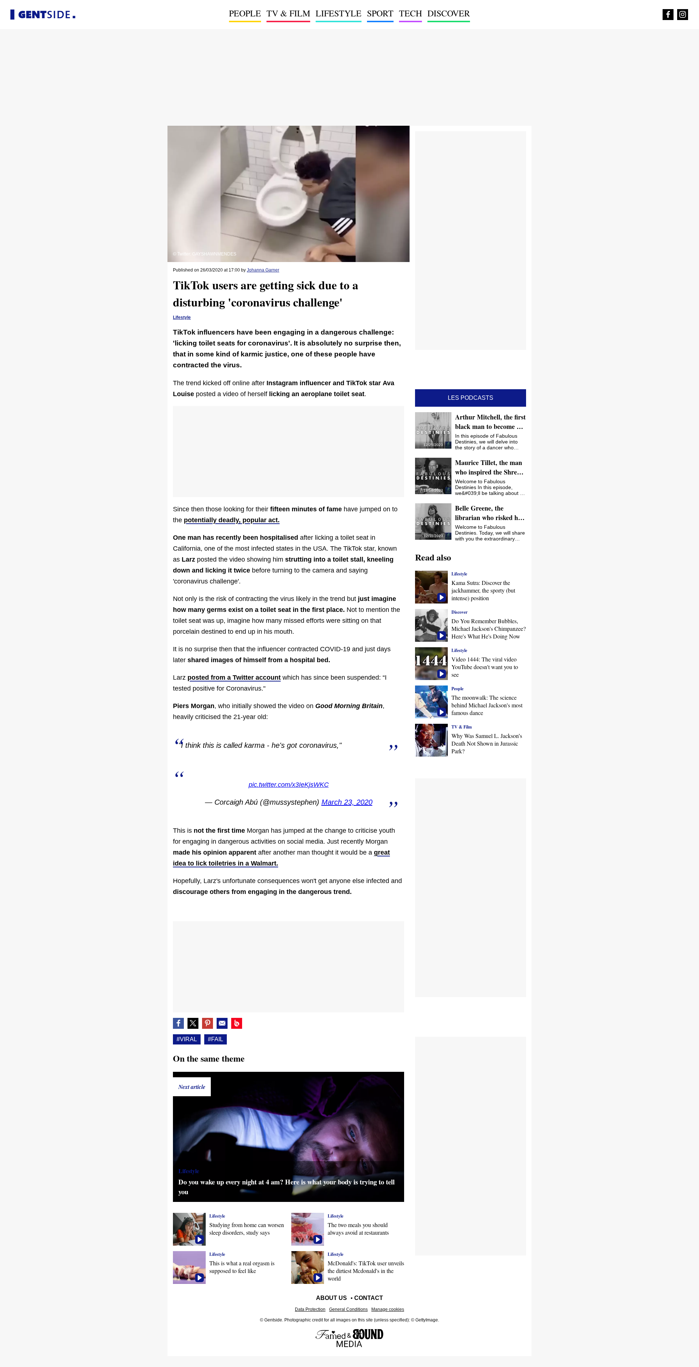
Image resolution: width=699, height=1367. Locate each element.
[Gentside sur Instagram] (682, 14)
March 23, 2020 (346, 802)
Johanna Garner (263, 270)
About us (331, 1298)
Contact (368, 1298)
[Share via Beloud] (236, 1023)
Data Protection (310, 1309)
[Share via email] (222, 1023)
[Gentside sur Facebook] (668, 14)
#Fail (215, 1039)
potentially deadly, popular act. (232, 520)
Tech (410, 13)
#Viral (187, 1039)
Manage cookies (387, 1309)
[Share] (207, 1023)
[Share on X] (192, 1023)
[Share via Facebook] (178, 1023)
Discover (448, 13)
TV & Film (288, 13)
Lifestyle (339, 13)
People (245, 13)
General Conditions (348, 1309)
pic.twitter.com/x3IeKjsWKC (289, 784)
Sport (380, 13)
